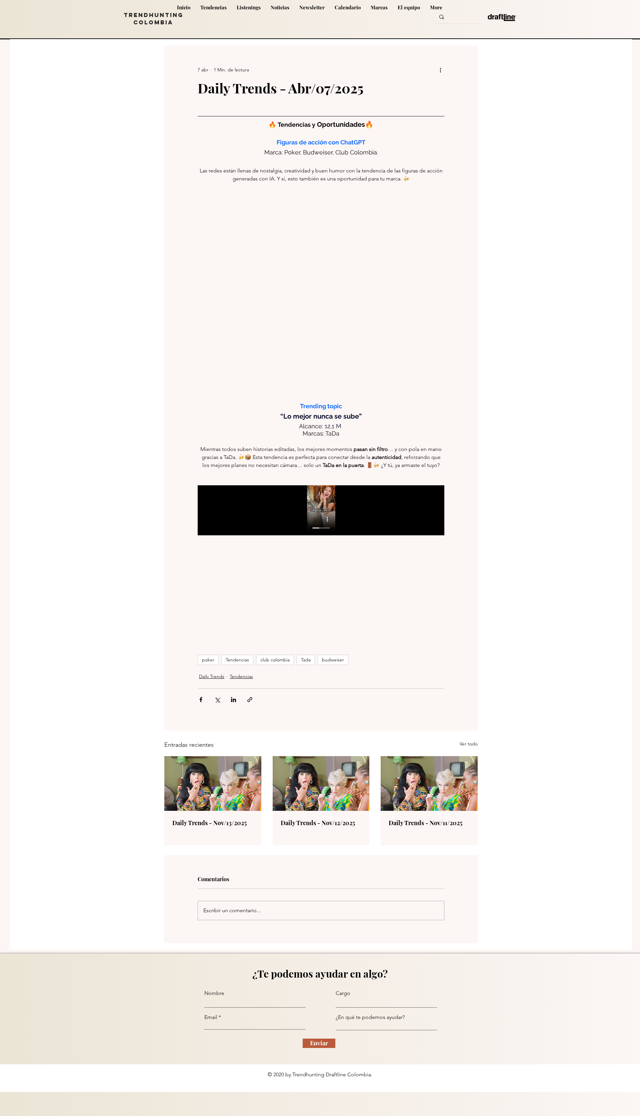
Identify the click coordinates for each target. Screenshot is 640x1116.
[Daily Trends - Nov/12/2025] (321, 783)
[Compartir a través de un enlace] (250, 699)
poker (208, 660)
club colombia (275, 660)
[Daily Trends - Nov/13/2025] (212, 783)
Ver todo (469, 744)
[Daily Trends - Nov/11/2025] (429, 783)
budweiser (333, 660)
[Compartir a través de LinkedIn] (233, 699)
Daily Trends (211, 676)
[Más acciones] (440, 70)
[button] (348, 17)
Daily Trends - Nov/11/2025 (425, 823)
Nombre (214, 993)
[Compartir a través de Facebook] (201, 699)
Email (210, 1017)
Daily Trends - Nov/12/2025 (318, 823)
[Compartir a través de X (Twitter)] (217, 699)
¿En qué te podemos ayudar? (370, 1017)
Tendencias (237, 660)
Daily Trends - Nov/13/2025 (209, 823)
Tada (306, 660)
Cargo (343, 993)
